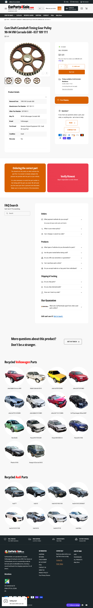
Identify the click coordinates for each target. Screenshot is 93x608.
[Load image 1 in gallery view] (9, 81)
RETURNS (41, 557)
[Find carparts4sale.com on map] (7, 583)
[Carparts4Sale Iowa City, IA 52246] (6, 2)
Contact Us (59, 560)
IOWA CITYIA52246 (14, 2)
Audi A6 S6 (36, 528)
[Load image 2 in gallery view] (18, 81)
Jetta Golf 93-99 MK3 (78, 388)
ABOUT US (41, 570)
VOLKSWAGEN (78, 557)
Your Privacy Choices (44, 575)
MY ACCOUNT (42, 562)
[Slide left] (43, 73)
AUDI (75, 554)
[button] (5, 8)
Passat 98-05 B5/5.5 (57, 438)
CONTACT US (71, 130)
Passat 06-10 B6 (78, 438)
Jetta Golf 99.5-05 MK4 (14, 413)
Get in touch (72, 342)
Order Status (75, 2)
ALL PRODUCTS (78, 560)
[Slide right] (46, 73)
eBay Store (77, 562)
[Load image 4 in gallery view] (37, 81)
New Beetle (14, 438)
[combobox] (53, 8)
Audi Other (78, 528)
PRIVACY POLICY (43, 573)
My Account (85, 2)
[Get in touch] (81, 8)
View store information (67, 89)
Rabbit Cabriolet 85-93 (36, 388)
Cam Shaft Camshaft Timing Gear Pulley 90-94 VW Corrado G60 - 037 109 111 (30, 19)
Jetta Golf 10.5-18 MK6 (57, 413)
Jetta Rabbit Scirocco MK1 (14, 388)
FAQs (70, 123)
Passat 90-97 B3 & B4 (35, 438)
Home (7, 19)
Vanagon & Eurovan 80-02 (36, 462)
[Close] (25, 599)
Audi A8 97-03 (57, 528)
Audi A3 (36, 503)
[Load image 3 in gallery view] (27, 81)
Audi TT (14, 503)
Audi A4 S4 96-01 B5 (57, 503)
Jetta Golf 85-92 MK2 (57, 388)
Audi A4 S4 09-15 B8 (14, 528)
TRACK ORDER (43, 559)
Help (67, 2)
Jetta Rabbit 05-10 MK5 (36, 413)
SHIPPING (41, 554)
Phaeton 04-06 (14, 462)
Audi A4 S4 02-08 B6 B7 (78, 503)
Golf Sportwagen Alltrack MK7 (78, 413)
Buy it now (71, 72)
